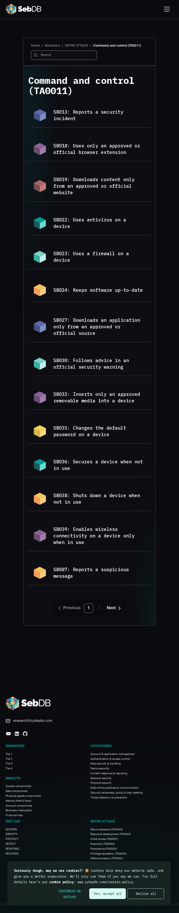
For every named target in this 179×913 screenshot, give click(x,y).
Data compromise (16, 791)
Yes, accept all (108, 894)
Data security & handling (105, 763)
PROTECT (12, 839)
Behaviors (52, 45)
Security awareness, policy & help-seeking (116, 792)
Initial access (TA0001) (104, 839)
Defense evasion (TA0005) (106, 858)
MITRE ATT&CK (76, 45)
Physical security (100, 783)
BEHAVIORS (15, 746)
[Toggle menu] (166, 9)
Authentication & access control (110, 759)
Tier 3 (9, 763)
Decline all (146, 894)
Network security (100, 778)
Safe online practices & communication (114, 788)
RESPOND (12, 849)
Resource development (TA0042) (110, 834)
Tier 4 (9, 768)
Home (35, 45)
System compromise (18, 786)
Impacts (13, 778)
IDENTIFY (12, 834)
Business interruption (19, 810)
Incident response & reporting (108, 773)
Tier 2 (9, 759)
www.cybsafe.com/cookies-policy (105, 882)
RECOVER (12, 853)
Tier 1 (9, 754)
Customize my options (70, 894)
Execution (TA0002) (102, 844)
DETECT (11, 844)
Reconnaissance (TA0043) (106, 829)
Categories (101, 746)
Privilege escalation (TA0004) (108, 853)
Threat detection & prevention (108, 797)
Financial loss (14, 815)
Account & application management (112, 754)
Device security (99, 768)
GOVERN (11, 829)
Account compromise (19, 805)
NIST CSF (13, 821)
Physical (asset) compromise (23, 796)
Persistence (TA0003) (103, 849)
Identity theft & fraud (18, 801)
